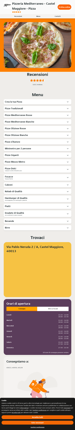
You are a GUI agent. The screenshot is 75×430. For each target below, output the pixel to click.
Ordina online (64, 7)
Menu (38, 16)
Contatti (58, 16)
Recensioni (18, 16)
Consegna (21, 309)
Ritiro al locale (53, 309)
